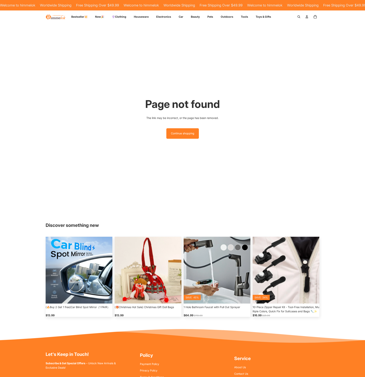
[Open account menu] (307, 17)
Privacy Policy (148, 370)
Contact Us (241, 373)
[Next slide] (106, 270)
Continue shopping (182, 133)
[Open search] (299, 17)
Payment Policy (149, 364)
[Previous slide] (51, 270)
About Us (240, 367)
